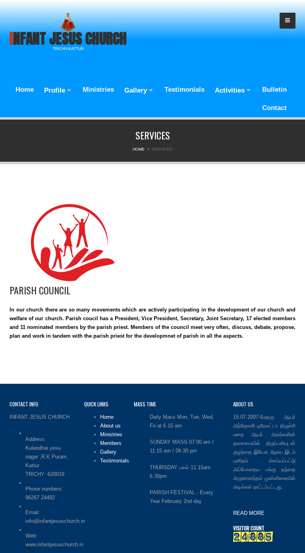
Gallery (136, 90)
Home (24, 89)
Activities (231, 90)
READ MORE (248, 513)
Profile (55, 90)
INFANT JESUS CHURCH (68, 38)
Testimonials (184, 89)
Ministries (98, 89)
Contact (274, 108)
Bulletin (274, 89)
